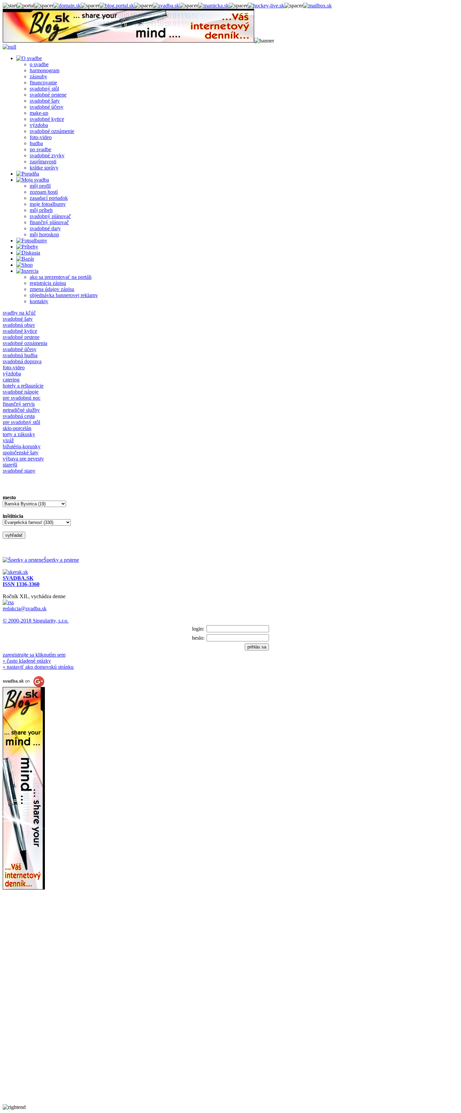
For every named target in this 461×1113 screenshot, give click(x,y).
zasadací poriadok (49, 198)
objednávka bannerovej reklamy (64, 295)
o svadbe (39, 64)
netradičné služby (21, 410)
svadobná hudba (20, 355)
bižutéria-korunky (21, 446)
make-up (39, 113)
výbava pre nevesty (23, 458)
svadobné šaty (45, 101)
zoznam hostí (44, 192)
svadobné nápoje (20, 392)
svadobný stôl (44, 88)
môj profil (40, 186)
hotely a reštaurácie (23, 386)
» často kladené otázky (27, 661)
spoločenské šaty (20, 452)
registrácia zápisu (48, 283)
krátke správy (44, 167)
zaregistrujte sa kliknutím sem (34, 655)
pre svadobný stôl (21, 422)
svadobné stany (19, 471)
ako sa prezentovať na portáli (60, 277)
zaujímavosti (43, 161)
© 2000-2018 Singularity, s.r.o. (36, 621)
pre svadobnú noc (21, 398)
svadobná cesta (19, 416)
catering (11, 379)
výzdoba (39, 125)
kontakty (39, 301)
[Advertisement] (30, 1003)
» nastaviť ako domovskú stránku (38, 667)
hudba (36, 143)
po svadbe (40, 149)
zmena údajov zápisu (52, 289)
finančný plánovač (49, 222)
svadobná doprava (22, 361)
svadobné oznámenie (52, 131)
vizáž (8, 440)
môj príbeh (41, 210)
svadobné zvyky (47, 155)
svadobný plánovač (50, 216)
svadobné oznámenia (25, 343)
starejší (10, 465)
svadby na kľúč (19, 313)
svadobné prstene (48, 95)
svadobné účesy (46, 107)
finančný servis (19, 404)
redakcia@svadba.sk (25, 608)
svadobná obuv (19, 325)
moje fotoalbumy (48, 204)
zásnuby (38, 76)
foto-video (41, 137)
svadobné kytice (47, 119)
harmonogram (44, 70)
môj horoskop (44, 234)
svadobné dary (45, 228)
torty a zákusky (19, 434)
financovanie (43, 82)
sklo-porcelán (17, 428)
